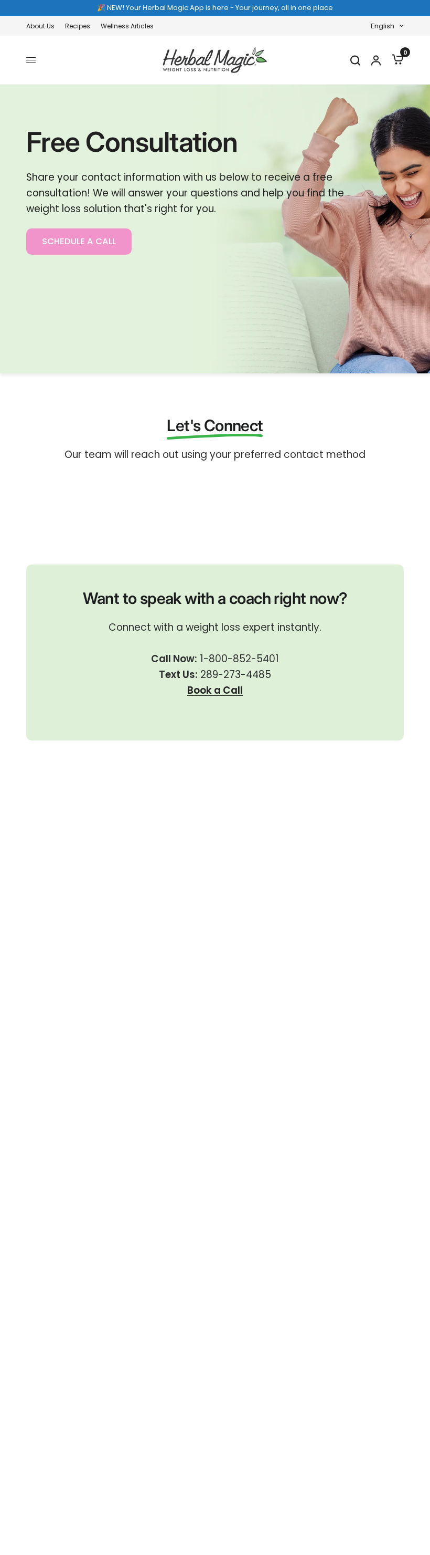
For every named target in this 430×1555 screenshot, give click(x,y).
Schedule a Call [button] (79, 241)
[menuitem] (43, 26)
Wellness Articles (127, 26)
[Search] (355, 60)
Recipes (77, 26)
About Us (40, 26)
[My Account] (376, 60)
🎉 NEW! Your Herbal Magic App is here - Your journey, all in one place (215, 8)
